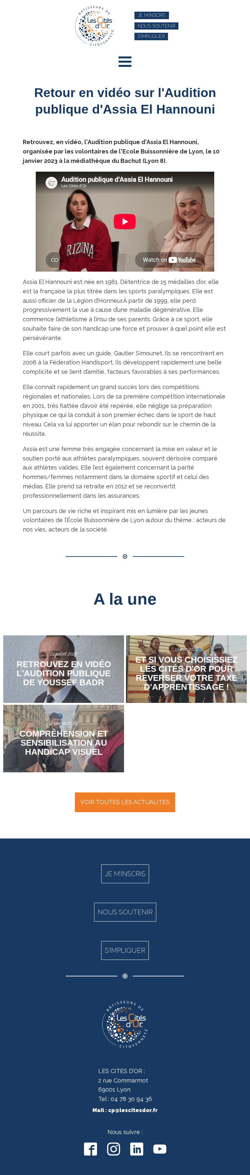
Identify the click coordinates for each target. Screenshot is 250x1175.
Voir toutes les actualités (125, 802)
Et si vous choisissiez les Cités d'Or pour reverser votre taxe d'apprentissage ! (186, 673)
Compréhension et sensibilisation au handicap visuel (64, 742)
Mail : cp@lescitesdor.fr (125, 1110)
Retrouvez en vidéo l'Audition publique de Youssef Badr (64, 673)
